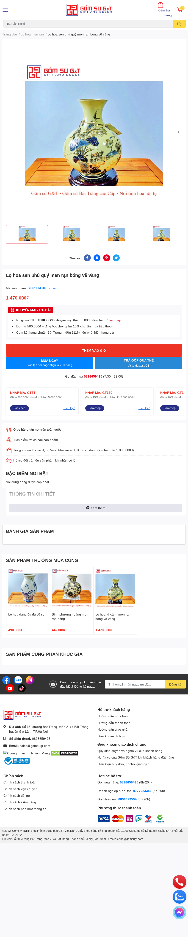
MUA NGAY (49, 363)
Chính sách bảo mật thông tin (24, 809)
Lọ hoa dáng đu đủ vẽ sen (27, 614)
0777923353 (142, 791)
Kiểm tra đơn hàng (165, 12)
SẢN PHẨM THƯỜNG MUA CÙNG (42, 560)
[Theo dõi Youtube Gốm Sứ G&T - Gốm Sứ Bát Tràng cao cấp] (10, 688)
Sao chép (114, 320)
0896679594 (127, 799)
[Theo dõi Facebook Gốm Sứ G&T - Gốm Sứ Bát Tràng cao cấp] (6, 680)
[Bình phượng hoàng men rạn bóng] (71, 588)
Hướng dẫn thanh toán (113, 723)
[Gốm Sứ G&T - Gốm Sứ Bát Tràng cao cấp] (94, 10)
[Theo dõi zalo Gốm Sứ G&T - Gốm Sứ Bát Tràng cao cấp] (18, 680)
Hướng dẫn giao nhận (113, 729)
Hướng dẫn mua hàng (113, 716)
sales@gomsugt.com (35, 746)
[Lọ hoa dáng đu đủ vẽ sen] (28, 588)
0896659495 (93, 376)
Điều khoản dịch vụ (111, 736)
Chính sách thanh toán (19, 782)
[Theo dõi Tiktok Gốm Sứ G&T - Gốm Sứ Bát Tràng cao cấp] (22, 688)
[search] (179, 24)
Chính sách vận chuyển (20, 789)
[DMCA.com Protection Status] (64, 753)
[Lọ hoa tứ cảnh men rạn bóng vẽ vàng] (115, 588)
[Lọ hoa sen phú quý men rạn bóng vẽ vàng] (94, 132)
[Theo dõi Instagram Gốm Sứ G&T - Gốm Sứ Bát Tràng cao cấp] (30, 680)
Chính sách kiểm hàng (19, 802)
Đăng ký (175, 684)
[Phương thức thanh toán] (126, 818)
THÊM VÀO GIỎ (94, 350)
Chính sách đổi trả (16, 795)
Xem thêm (98, 508)
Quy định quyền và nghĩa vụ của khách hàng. (130, 751)
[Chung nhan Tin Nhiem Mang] (26, 753)
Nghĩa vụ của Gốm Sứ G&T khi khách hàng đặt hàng (135, 757)
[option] (94, 132)
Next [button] (178, 132)
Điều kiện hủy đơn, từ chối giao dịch (123, 764)
